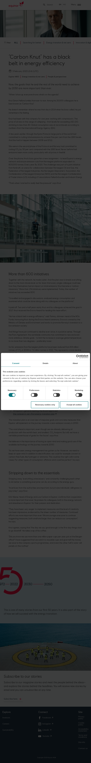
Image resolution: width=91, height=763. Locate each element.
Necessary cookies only (45, 405)
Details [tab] (45, 363)
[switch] (34, 395)
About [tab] (75, 363)
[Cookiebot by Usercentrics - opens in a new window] (78, 356)
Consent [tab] (15, 363)
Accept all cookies (74, 405)
